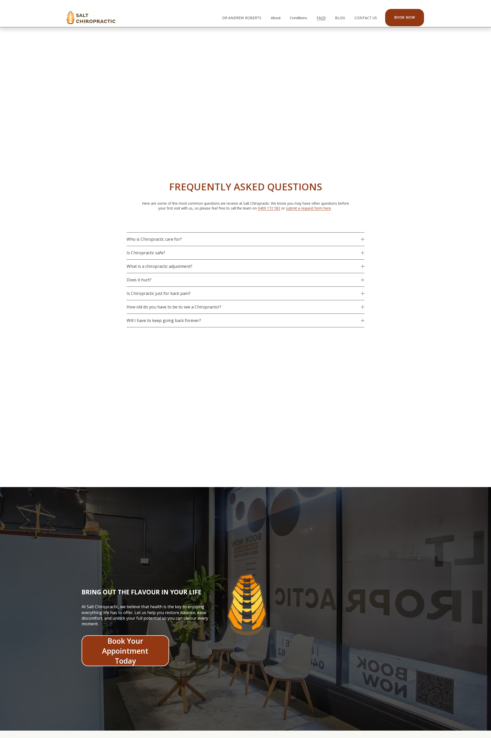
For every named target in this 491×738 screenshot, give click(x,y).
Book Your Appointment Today (125, 651)
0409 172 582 (269, 208)
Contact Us (365, 17)
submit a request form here (308, 208)
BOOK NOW (404, 17)
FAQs (321, 17)
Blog (340, 17)
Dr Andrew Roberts (241, 17)
